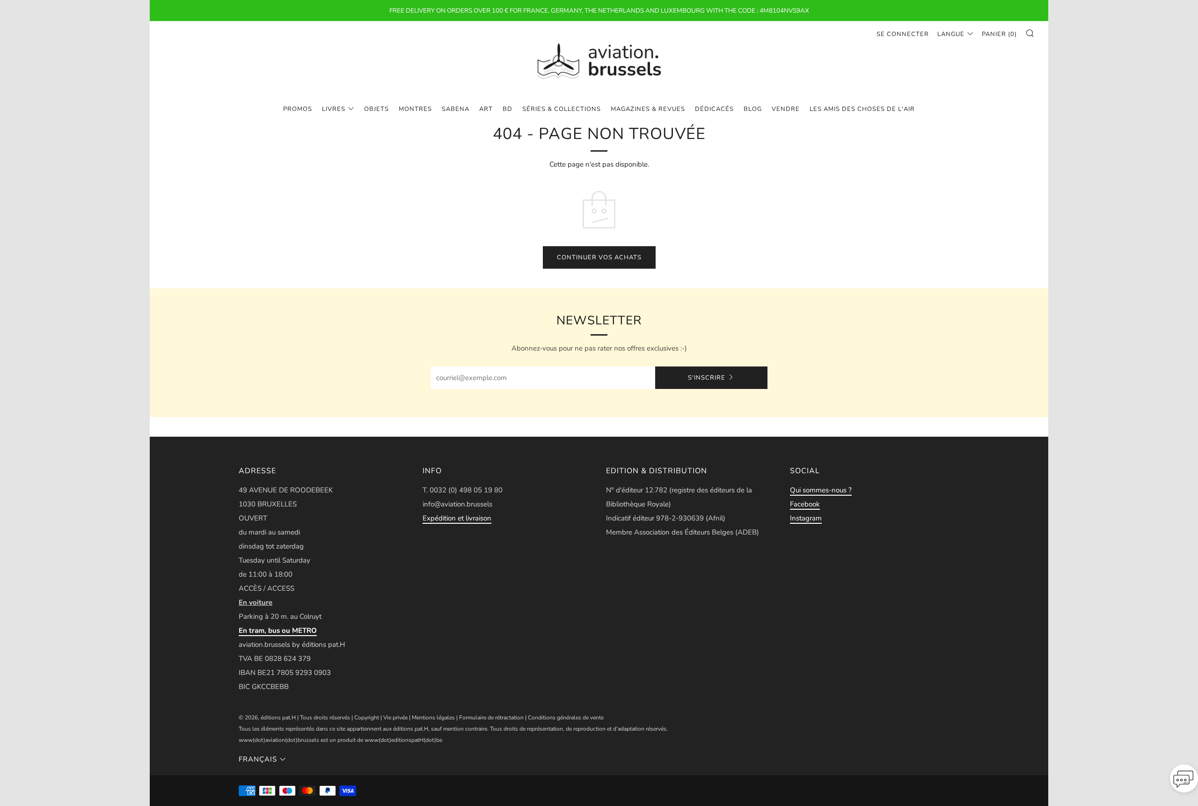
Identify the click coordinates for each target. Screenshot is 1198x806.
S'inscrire (706, 378)
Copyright (366, 717)
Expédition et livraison (457, 518)
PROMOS (297, 109)
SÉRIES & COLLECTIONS (561, 109)
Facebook (805, 504)
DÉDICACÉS (714, 109)
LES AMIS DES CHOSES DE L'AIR (862, 109)
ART (486, 109)
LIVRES (333, 109)
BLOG (753, 109)
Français (258, 759)
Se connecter (903, 34)
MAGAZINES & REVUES (648, 109)
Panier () (999, 34)
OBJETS (376, 109)
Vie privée (395, 717)
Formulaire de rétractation (491, 717)
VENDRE (786, 109)
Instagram (806, 518)
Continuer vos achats (599, 257)
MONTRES (415, 109)
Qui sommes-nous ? (821, 490)
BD (507, 109)
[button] (1184, 781)
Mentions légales (433, 717)
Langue (950, 34)
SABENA (455, 109)
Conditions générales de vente (566, 717)
